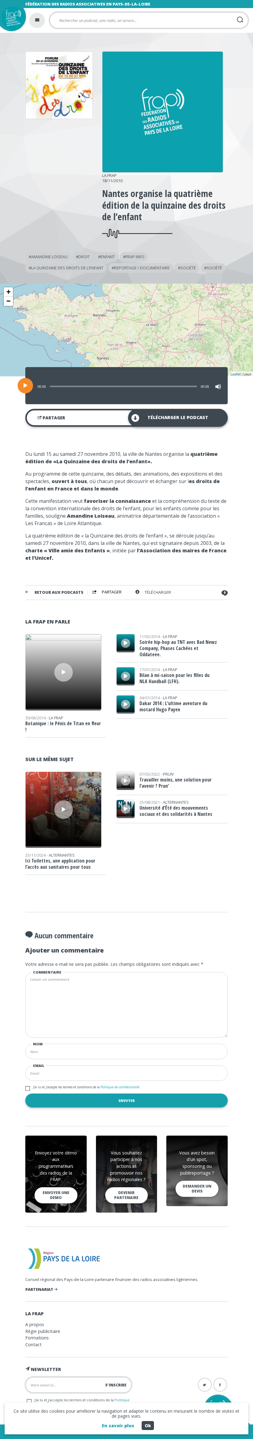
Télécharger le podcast (177, 417)
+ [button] (8, 292)
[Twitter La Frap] (205, 1385)
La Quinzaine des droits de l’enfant (67, 268)
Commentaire (47, 972)
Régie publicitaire (42, 1331)
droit (84, 256)
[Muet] (218, 386)
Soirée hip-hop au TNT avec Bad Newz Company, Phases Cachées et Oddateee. (178, 648)
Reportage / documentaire (142, 268)
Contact (33, 1344)
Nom (38, 1044)
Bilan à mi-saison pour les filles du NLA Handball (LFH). (174, 678)
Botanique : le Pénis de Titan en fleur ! (63, 726)
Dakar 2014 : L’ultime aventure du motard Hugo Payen (173, 706)
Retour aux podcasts (59, 592)
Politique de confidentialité (119, 1087)
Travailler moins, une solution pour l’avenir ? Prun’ (175, 782)
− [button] (8, 301)
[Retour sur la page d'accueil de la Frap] (11, 19)
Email (38, 1065)
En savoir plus (118, 1425)
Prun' (168, 774)
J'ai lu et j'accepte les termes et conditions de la (86, 1087)
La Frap (109, 175)
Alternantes (62, 855)
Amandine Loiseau (49, 256)
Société (188, 268)
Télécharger (158, 592)
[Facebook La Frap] (220, 1385)
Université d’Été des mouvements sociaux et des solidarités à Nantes (175, 810)
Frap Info (135, 256)
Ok (148, 1425)
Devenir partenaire (126, 1195)
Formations (37, 1338)
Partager (53, 418)
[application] (126, 385)
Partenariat (39, 1289)
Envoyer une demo (56, 1195)
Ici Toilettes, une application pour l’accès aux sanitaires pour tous (60, 863)
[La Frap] (162, 170)
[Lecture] (25, 386)
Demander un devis (197, 1189)
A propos (34, 1324)
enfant (108, 256)
